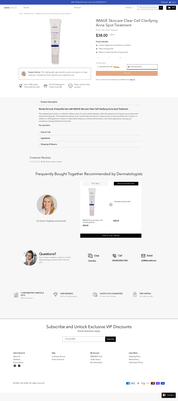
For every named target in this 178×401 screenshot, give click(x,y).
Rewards (164, 2)
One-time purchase (136, 66)
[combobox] (150, 8)
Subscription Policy (136, 362)
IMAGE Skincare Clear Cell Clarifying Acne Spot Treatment (53, 13)
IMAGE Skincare (29, 13)
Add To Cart (110, 236)
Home (21, 13)
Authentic (16, 359)
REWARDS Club (96, 356)
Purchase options (101, 63)
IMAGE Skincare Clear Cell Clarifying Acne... (93, 221)
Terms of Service (58, 359)
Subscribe (110, 339)
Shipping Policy (134, 356)
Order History (95, 359)
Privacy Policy (18, 362)
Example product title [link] (122, 202)
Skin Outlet (24, 383)
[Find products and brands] (161, 8)
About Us (16, 356)
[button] (26, 8)
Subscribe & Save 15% (109, 67)
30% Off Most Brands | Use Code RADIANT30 (88, 2)
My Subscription (96, 362)
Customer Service (58, 356)
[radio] (98, 67)
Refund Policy (134, 359)
